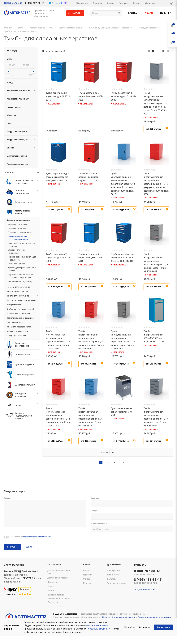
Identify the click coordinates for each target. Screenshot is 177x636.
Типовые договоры (116, 583)
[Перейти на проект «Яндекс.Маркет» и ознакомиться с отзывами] (18, 591)
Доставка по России (57, 578)
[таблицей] (172, 51)
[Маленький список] (149, 51)
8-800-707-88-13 (34, 3)
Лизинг (51, 590)
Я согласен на (31, 537)
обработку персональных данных (37, 537)
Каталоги (111, 579)
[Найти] (119, 13)
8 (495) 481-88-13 (148, 581)
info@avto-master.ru (144, 589)
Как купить (54, 564)
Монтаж (87, 583)
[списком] (168, 51)
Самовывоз (53, 582)
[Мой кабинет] (171, 3)
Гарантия (87, 575)
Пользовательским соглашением (154, 617)
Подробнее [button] (130, 627)
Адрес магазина (14, 565)
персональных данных (98, 625)
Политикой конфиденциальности (119, 617)
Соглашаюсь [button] (163, 627)
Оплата (50, 586)
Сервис (87, 564)
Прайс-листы (113, 575)
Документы (114, 564)
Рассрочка (52, 602)
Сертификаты (113, 570)
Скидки (87, 579)
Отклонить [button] (144, 627)
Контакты (140, 565)
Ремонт (87, 570)
